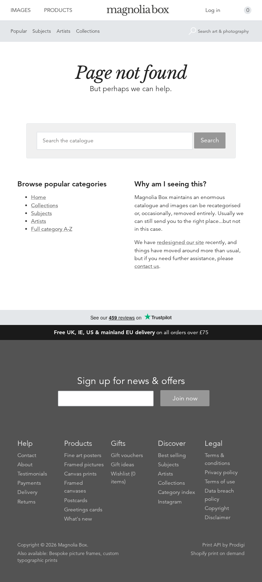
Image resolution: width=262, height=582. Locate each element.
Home (38, 197)
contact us (146, 266)
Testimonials (32, 473)
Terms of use (220, 481)
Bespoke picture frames (74, 553)
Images (21, 10)
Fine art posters (82, 455)
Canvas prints (80, 473)
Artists (63, 31)
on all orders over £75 (131, 332)
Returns (26, 501)
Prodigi (237, 545)
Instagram (170, 501)
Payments (29, 483)
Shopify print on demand (218, 553)
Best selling (172, 455)
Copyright (217, 508)
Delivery (27, 492)
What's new (78, 518)
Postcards (75, 500)
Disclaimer (217, 517)
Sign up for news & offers (131, 381)
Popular (19, 31)
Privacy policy (221, 472)
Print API (211, 545)
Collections (88, 31)
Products (58, 10)
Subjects (41, 31)
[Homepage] (131, 11)
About (24, 464)
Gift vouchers (127, 455)
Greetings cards (83, 509)
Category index (176, 492)
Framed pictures (84, 464)
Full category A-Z (51, 229)
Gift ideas (122, 464)
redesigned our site (180, 242)
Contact (26, 455)
